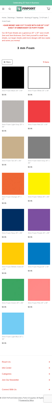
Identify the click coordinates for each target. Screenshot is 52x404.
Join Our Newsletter (10, 380)
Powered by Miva (26, 400)
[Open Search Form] (10, 8)
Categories (6, 374)
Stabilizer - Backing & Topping (27, 18)
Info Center (6, 368)
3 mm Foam (6, 21)
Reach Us (6, 362)
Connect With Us (9, 390)
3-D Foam (43, 18)
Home (4, 18)
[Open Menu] (3, 8)
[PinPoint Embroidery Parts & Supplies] (26, 9)
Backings (11, 18)
